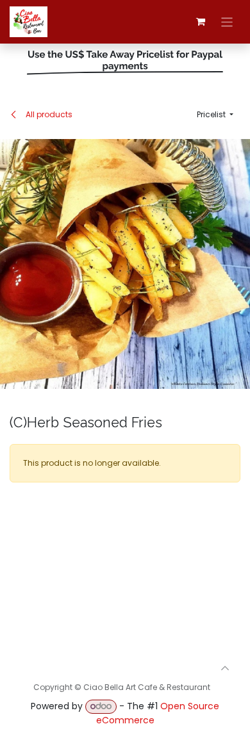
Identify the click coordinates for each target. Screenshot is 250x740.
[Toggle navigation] (227, 21)
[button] (215, 114)
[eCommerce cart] (200, 22)
